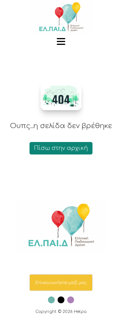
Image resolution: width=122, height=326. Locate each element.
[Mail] (61, 299)
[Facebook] (51, 299)
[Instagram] (70, 299)
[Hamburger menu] (61, 41)
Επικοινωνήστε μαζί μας (61, 283)
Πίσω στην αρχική (61, 148)
